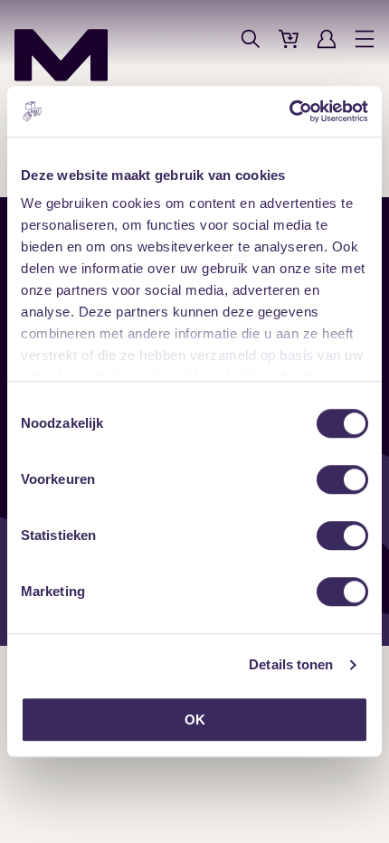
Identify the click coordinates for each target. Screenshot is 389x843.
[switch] (342, 479)
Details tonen (291, 664)
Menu (365, 39)
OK (195, 719)
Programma (213, 39)
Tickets (289, 39)
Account (327, 39)
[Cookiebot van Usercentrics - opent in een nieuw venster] (289, 111)
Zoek (251, 39)
